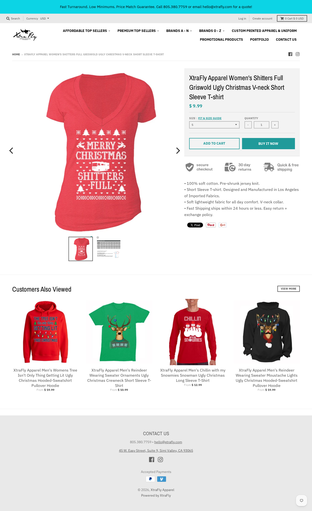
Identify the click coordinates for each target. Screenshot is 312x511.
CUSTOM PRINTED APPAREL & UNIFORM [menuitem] (264, 31)
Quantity (251, 118)
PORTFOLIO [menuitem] (259, 39)
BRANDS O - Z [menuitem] (210, 31)
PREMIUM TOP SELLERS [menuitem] (136, 31)
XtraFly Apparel (162, 490)
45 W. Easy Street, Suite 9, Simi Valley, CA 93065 (156, 450)
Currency (32, 18)
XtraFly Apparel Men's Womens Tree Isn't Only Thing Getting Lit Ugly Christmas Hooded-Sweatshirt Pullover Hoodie (45, 378)
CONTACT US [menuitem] (286, 39)
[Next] (177, 150)
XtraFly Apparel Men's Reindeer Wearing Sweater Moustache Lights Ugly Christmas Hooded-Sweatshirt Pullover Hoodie (267, 378)
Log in (242, 18)
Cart (294, 18)
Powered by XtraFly (156, 495)
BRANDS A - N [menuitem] (177, 31)
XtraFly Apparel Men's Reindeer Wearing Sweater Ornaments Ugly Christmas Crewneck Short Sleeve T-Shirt (119, 378)
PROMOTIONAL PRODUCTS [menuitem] (221, 39)
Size (205, 118)
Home (16, 54)
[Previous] (11, 150)
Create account (262, 18)
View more (288, 288)
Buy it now (268, 143)
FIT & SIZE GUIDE (210, 118)
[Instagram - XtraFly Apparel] (297, 54)
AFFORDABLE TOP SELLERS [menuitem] (85, 31)
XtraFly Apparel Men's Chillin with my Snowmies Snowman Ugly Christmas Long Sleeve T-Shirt (192, 375)
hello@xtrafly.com (168, 442)
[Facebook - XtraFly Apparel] (290, 54)
